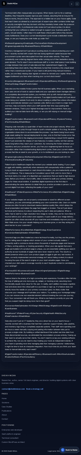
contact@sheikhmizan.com (13, 389)
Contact (5, 419)
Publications (6, 411)
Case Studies (7, 407)
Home (4, 398)
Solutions (5, 402)
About (4, 415)
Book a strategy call (34, 389)
